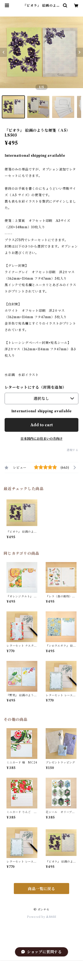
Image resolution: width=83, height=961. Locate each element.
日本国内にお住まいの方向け (41, 439)
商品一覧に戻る (41, 888)
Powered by (36, 917)
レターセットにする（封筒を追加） (35, 387)
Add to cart (41, 425)
